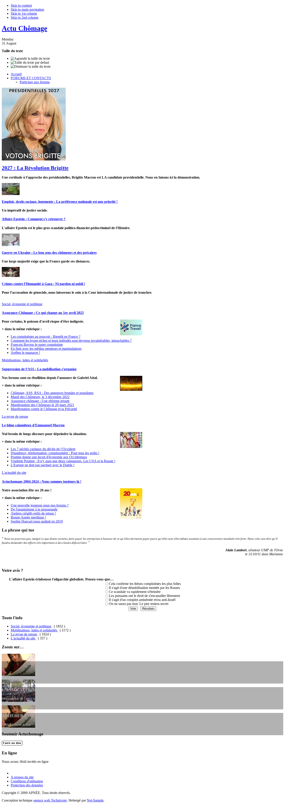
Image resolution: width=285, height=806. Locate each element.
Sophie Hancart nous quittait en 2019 (37, 521)
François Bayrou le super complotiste (37, 344)
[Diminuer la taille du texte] (31, 67)
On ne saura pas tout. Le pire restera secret (138, 604)
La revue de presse (24, 634)
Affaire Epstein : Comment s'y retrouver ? (33, 219)
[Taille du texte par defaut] (30, 63)
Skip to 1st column (24, 13)
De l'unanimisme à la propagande (34, 509)
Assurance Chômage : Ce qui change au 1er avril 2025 (43, 313)
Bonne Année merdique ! (28, 517)
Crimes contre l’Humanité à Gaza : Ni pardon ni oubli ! (43, 284)
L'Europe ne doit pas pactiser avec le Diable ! (42, 465)
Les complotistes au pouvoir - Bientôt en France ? (45, 336)
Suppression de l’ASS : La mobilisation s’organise (39, 369)
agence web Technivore (50, 800)
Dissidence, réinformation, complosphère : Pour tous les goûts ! (55, 453)
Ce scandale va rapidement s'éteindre (135, 592)
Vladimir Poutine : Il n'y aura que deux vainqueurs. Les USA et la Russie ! (63, 461)
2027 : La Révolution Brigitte (35, 168)
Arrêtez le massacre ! (25, 352)
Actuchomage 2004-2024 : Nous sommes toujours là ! (41, 481)
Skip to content (21, 5)
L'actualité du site (23, 638)
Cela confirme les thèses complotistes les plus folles (145, 584)
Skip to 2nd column (24, 17)
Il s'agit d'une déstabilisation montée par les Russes (144, 588)
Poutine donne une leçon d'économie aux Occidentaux (49, 457)
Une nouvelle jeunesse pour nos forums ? (40, 505)
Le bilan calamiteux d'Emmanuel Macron (33, 425)
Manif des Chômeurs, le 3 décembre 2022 (40, 397)
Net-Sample (95, 800)
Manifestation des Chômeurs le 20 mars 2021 (42, 405)
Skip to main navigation (27, 9)
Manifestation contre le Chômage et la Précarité (44, 409)
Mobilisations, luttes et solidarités (34, 630)
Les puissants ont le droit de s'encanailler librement (144, 596)
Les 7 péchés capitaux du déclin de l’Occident (43, 449)
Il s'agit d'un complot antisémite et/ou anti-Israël (142, 600)
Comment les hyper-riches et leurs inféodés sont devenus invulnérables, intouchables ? (71, 340)
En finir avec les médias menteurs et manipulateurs (46, 348)
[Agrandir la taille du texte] (30, 59)
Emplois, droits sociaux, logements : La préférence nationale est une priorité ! (60, 202)
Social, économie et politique (31, 626)
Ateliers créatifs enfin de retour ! (33, 513)
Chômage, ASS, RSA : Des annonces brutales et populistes (52, 393)
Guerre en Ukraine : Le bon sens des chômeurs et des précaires (49, 252)
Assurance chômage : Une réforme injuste (40, 401)
